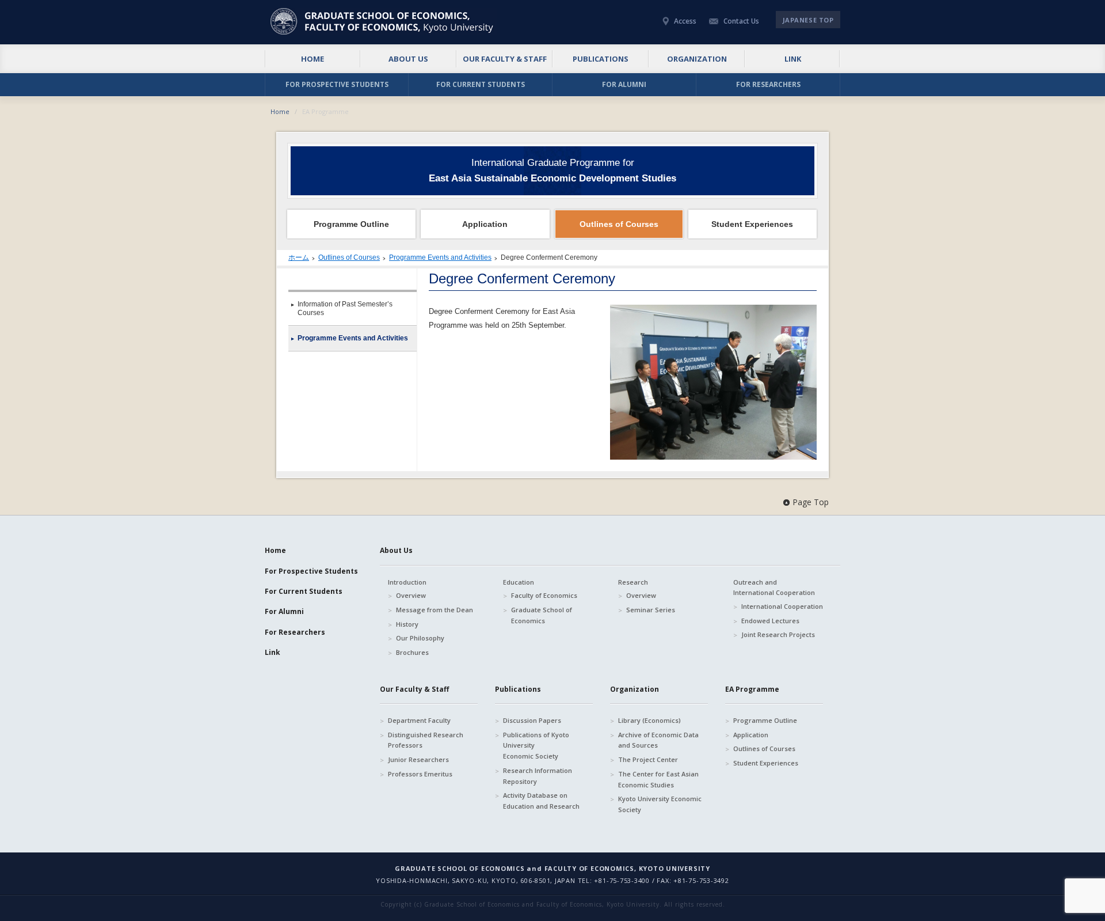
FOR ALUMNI (624, 84)
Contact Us (741, 21)
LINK (792, 59)
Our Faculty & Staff (414, 689)
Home (279, 111)
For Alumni (284, 611)
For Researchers (295, 632)
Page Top (810, 501)
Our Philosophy (420, 638)
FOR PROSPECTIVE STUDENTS (336, 84)
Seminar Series (650, 609)
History (407, 624)
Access (685, 21)
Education (518, 582)
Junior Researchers (418, 759)
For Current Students (303, 591)
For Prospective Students (311, 571)
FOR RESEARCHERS (768, 84)
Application (750, 734)
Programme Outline (765, 720)
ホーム (298, 257)
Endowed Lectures (770, 620)
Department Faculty (419, 720)
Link (272, 652)
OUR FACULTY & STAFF (505, 59)
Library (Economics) (649, 720)
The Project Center (648, 759)
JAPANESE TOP (808, 20)
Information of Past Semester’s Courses (345, 308)
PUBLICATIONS (600, 59)
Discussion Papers (532, 720)
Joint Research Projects (778, 634)
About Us (396, 550)
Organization (634, 689)
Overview (411, 595)
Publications (518, 689)
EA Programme (752, 689)
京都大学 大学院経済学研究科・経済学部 (383, 21)
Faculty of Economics (544, 595)
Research (633, 582)
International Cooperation (782, 606)
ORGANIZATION (697, 59)
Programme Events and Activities (440, 257)
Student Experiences (765, 763)
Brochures (412, 652)
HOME (312, 59)
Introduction (407, 582)
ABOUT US (408, 59)
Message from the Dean (434, 609)
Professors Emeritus (420, 774)
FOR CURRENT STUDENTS (480, 84)
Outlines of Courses (349, 257)
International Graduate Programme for (552, 170)
